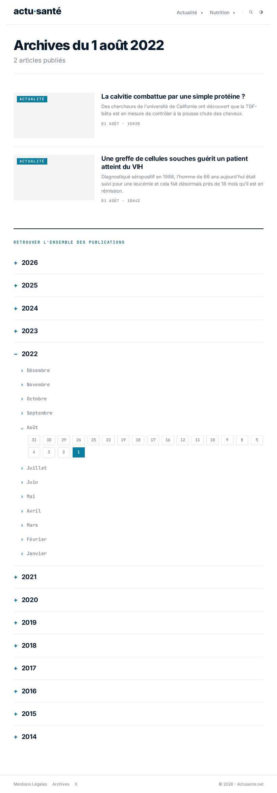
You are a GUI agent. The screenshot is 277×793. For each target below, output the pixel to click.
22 (108, 440)
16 (168, 440)
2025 (30, 285)
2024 (30, 308)
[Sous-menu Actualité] (202, 13)
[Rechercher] (251, 12)
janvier (37, 553)
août (32, 427)
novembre (38, 384)
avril (34, 511)
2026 (30, 263)
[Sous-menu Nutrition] (234, 13)
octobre (37, 399)
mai (31, 496)
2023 (30, 331)
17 (153, 440)
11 (197, 440)
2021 (29, 577)
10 (212, 440)
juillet (37, 468)
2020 (30, 600)
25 (93, 440)
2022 (30, 354)
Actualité (187, 12)
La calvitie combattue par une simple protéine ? (173, 96)
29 (63, 440)
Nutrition (219, 12)
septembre (40, 413)
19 (123, 440)
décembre (38, 370)
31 (34, 440)
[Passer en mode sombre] (261, 12)
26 (78, 440)
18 (138, 440)
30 (49, 440)
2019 (29, 622)
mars (32, 525)
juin (32, 482)
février (37, 539)
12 (182, 440)
